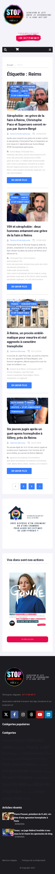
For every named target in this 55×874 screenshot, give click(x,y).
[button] (50, 49)
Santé (24, 91)
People (8, 777)
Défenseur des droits (15, 155)
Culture (47, 753)
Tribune (30, 792)
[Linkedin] (48, 714)
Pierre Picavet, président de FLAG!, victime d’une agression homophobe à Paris (33, 817)
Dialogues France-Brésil (11, 759)
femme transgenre (14, 372)
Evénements (40, 758)
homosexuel (41, 461)
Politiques (23, 777)
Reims (9, 170)
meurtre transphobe (14, 375)
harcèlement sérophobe (16, 267)
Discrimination (29, 258)
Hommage (41, 765)
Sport (30, 785)
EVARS (37, 158)
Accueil (10, 65)
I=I (21, 161)
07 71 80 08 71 (29, 695)
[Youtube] (40, 714)
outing (43, 273)
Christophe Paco (27, 152)
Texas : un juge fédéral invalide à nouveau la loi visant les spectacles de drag (33, 832)
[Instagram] (23, 714)
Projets (37, 777)
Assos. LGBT (38, 747)
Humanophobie (29, 304)
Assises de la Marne (18, 369)
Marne (14, 464)
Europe (27, 758)
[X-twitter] (6, 714)
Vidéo (18, 798)
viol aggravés (22, 378)
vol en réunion (41, 464)
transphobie (11, 378)
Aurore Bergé (15, 152)
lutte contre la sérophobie (17, 164)
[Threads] (31, 714)
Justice (15, 308)
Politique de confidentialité (33, 860)
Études (27, 798)
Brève (18, 754)
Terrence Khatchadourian (20, 134)
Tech (24, 792)
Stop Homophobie (20, 95)
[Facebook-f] (14, 714)
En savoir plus (19, 180)
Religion (46, 777)
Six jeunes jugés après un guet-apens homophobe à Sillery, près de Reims (24, 433)
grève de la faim (13, 161)
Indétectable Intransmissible (33, 161)
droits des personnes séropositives (20, 158)
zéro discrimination (14, 173)
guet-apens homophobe (16, 461)
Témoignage (17, 411)
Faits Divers (28, 86)
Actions (15, 86)
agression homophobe (18, 458)
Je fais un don (27, 639)
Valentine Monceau (17, 351)
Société (26, 308)
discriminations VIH (37, 155)
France (14, 91)
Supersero (38, 170)
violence (32, 464)
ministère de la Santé (36, 164)
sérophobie (28, 170)
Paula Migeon (28, 375)
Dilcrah (26, 155)
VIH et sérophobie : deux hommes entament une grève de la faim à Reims (27, 231)
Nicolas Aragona (13, 167)
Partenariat (47, 771)
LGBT (9, 464)
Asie (23, 747)
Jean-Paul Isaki (27, 372)
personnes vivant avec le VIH (31, 167)
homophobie (31, 461)
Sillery (25, 464)
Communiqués (32, 753)
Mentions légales (9, 860)
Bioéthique (9, 753)
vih (44, 170)
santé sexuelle (18, 170)
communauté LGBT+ (34, 369)
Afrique (17, 747)
